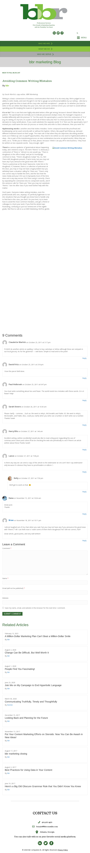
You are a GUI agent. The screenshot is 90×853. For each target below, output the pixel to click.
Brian (11, 520)
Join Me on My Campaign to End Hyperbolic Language (33, 685)
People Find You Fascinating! (20, 669)
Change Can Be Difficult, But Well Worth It (27, 652)
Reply (84, 358)
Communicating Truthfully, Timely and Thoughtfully (31, 701)
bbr (8, 639)
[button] (11, 73)
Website (5, 598)
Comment (6, 548)
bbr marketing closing (16, 753)
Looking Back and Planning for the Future (26, 718)
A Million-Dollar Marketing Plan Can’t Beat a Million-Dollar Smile (37, 636)
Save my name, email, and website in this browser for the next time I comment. (35, 608)
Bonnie (10, 705)
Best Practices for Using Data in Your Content (28, 770)
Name (5, 578)
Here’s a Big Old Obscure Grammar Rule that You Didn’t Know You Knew (43, 786)
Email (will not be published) (13, 588)
